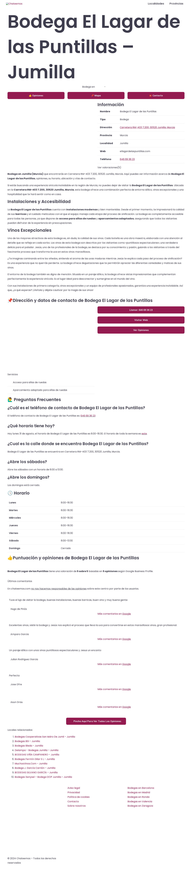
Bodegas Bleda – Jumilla (29, 745)
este (144, 433)
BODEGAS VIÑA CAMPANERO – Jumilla (37, 754)
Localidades (156, 3)
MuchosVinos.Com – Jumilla (31, 763)
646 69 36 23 (88, 415)
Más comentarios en (114, 613)
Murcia (110, 87)
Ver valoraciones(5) (109, 167)
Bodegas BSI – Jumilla (27, 741)
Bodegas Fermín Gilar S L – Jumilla (35, 759)
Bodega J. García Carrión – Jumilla (35, 768)
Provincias (176, 3)
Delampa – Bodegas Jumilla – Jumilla (36, 750)
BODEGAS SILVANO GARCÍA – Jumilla (36, 772)
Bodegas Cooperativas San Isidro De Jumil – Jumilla (45, 736)
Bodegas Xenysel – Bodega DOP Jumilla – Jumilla (43, 777)
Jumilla (99, 87)
